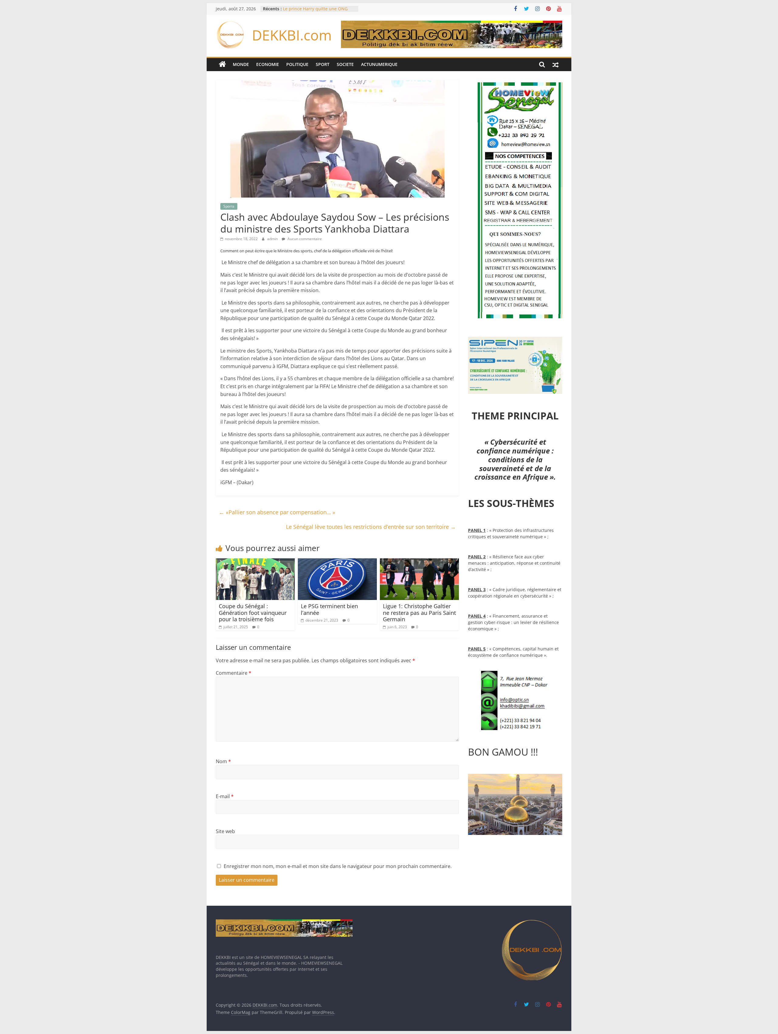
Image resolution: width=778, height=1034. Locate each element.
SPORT (322, 64)
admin (273, 238)
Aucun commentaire (304, 238)
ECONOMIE (267, 64)
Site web (225, 831)
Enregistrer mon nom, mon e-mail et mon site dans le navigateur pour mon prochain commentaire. (338, 866)
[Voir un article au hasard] (555, 64)
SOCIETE (345, 64)
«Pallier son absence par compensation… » (277, 512)
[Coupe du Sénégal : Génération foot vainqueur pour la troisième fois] (255, 562)
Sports (228, 206)
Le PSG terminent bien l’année (329, 609)
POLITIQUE (297, 64)
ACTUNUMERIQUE (379, 64)
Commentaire (233, 673)
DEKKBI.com (292, 35)
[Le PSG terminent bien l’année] (337, 562)
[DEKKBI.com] (222, 64)
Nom (223, 761)
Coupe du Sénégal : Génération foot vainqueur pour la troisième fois (253, 612)
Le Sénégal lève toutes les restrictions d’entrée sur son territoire (371, 526)
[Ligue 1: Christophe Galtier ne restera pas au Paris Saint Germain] (419, 562)
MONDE (241, 64)
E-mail (225, 796)
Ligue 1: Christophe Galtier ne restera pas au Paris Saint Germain (419, 612)
